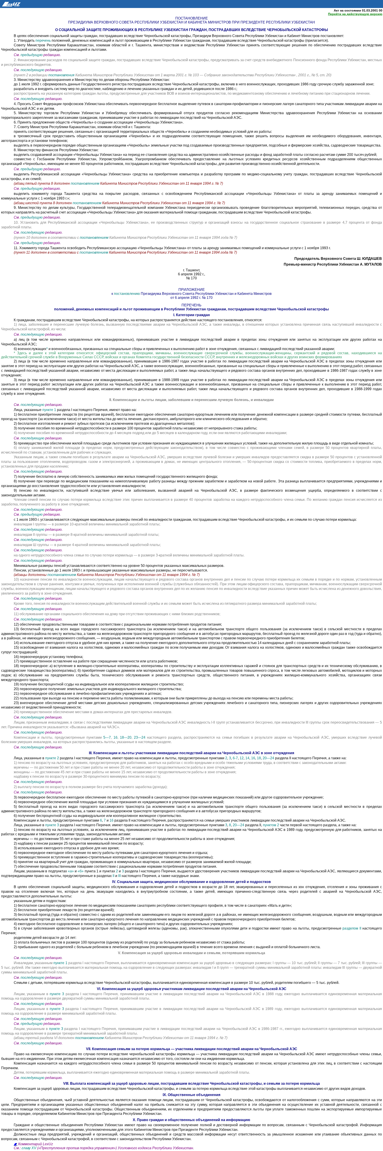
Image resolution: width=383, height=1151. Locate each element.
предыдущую (32, 55)
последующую (32, 70)
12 (242, 758)
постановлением (85, 183)
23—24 (139, 737)
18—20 (125, 737)
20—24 (268, 758)
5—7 (107, 737)
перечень (43, 40)
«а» (71, 871)
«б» (81, 871)
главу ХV (28, 1148)
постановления (61, 75)
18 (259, 758)
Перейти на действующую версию (355, 14)
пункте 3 (52, 825)
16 (115, 737)
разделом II (351, 928)
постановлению (127, 294)
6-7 (235, 758)
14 (247, 758)
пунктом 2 (271, 825)
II (113, 876)
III (119, 876)
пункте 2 (52, 758)
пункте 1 (49, 410)
